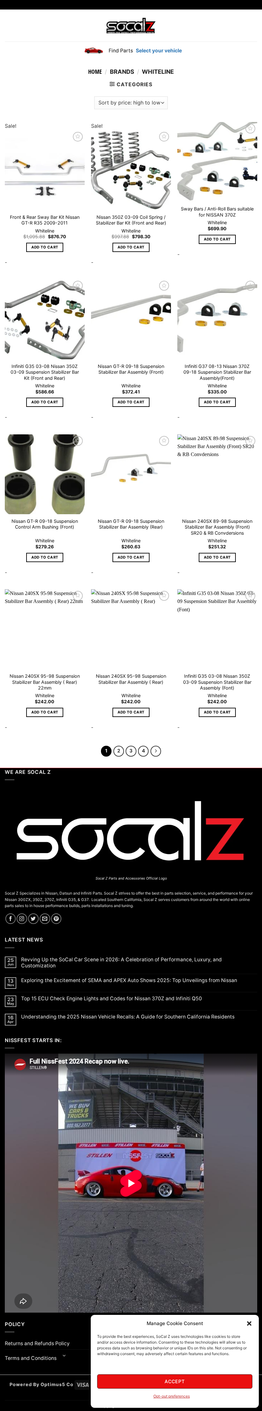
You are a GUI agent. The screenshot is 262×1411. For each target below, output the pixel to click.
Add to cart (44, 247)
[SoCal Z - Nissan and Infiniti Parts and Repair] (131, 25)
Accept (175, 1381)
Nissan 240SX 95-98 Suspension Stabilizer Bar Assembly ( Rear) (131, 679)
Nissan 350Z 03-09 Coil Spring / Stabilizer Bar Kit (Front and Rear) (131, 220)
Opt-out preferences (171, 1396)
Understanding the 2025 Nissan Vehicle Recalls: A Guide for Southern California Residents (128, 1017)
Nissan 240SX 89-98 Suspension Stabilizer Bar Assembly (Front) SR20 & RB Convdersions (217, 527)
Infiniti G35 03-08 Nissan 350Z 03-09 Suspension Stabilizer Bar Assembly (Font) (217, 681)
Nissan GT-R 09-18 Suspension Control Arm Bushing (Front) (45, 524)
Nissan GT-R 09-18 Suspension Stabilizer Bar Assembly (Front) (131, 369)
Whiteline (44, 230)
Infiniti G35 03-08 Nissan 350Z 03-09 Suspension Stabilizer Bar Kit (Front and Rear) (45, 372)
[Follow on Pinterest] (56, 918)
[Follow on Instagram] (22, 918)
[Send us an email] (45, 918)
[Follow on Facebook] (10, 918)
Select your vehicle (158, 51)
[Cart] (253, 26)
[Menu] (9, 26)
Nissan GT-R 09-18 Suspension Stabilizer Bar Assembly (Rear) (131, 524)
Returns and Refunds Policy (37, 1343)
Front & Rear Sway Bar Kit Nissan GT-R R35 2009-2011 (45, 220)
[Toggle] (64, 1356)
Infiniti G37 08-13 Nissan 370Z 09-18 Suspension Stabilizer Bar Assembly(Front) (217, 372)
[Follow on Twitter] (33, 918)
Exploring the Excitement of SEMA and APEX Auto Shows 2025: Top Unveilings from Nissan (129, 980)
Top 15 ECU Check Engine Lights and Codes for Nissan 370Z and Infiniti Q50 (111, 998)
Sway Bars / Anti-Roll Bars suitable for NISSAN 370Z (217, 211)
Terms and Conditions (31, 1358)
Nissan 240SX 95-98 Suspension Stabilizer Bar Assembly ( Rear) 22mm (45, 681)
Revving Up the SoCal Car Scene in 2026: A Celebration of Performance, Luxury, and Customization (121, 963)
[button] (249, 1323)
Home (95, 71)
